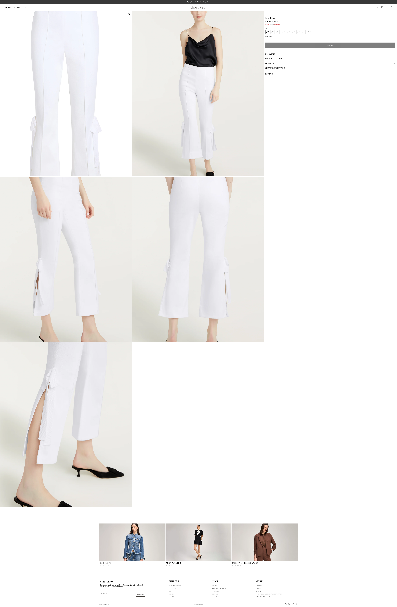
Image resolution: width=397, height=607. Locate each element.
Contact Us (172, 588)
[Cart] (391, 7)
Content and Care (273, 59)
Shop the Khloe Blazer (237, 566)
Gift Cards (215, 591)
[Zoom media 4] (198, 259)
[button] (269, 21)
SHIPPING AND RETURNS (275, 68)
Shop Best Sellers (170, 566)
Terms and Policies (198, 604)
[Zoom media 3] (66, 259)
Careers (258, 588)
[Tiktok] (293, 604)
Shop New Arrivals (104, 566)
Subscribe (140, 594)
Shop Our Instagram (219, 588)
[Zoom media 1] (66, 93)
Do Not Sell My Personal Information (269, 594)
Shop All (215, 594)
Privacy (258, 591)
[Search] (378, 7)
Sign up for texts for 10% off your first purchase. (198, 2)
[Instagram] (289, 604)
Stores (214, 586)
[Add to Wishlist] (129, 14)
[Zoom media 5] (66, 424)
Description (270, 54)
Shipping (172, 594)
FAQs (170, 591)
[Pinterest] (296, 604)
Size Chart (215, 596)
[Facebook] (285, 604)
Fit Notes (269, 63)
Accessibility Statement (264, 596)
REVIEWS (269, 74)
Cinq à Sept (106, 604)
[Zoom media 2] (198, 93)
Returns (171, 596)
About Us (259, 586)
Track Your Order (175, 586)
